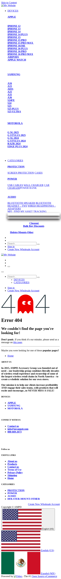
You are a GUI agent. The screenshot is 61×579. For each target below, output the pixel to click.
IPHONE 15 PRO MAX (21, 43)
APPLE (12, 17)
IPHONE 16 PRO (17, 51)
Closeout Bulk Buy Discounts (33, 224)
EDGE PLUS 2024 (18, 146)
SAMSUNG (14, 74)
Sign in (11, 246)
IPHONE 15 (14, 37)
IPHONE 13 (14, 28)
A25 (10, 91)
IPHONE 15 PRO (17, 40)
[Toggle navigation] (9, 266)
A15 (10, 86)
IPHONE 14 (14, 31)
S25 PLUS (13, 108)
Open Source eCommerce (44, 576)
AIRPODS (13, 57)
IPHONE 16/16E (16, 45)
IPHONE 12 (14, 26)
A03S (10, 89)
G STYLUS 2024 (17, 140)
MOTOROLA (15, 123)
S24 (9, 103)
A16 (10, 83)
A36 (10, 97)
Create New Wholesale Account (23, 249)
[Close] (2, 271)
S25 (9, 106)
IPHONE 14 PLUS (18, 34)
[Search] (38, 244)
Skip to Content (9, 2)
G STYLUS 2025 (17, 135)
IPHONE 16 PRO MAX (20, 54)
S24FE (11, 100)
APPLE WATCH (17, 59)
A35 (10, 94)
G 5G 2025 (13, 132)
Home (11, 355)
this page (17, 342)
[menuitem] (13, 10)
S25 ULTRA (14, 111)
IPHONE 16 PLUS (18, 48)
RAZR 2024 (14, 143)
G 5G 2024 (13, 138)
